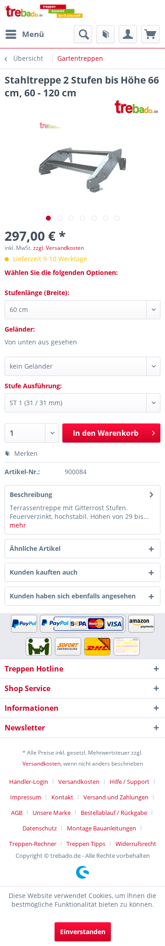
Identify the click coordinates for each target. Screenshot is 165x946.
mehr (18, 525)
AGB (16, 813)
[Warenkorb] (150, 34)
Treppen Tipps (85, 844)
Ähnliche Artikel (35, 548)
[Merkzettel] (105, 34)
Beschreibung (31, 494)
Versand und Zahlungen (115, 797)
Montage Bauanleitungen (101, 828)
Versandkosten (41, 763)
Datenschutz (39, 828)
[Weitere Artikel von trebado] (136, 107)
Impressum (25, 797)
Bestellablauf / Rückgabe (114, 813)
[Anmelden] (128, 34)
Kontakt (62, 797)
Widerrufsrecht (136, 844)
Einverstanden (82, 931)
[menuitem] (24, 34)
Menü (33, 34)
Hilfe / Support (129, 781)
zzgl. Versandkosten (58, 248)
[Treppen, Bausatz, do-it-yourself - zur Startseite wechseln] (43, 13)
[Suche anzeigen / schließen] (83, 34)
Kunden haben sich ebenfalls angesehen (73, 596)
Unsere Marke (52, 813)
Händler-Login (28, 781)
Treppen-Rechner (32, 844)
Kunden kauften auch (43, 572)
